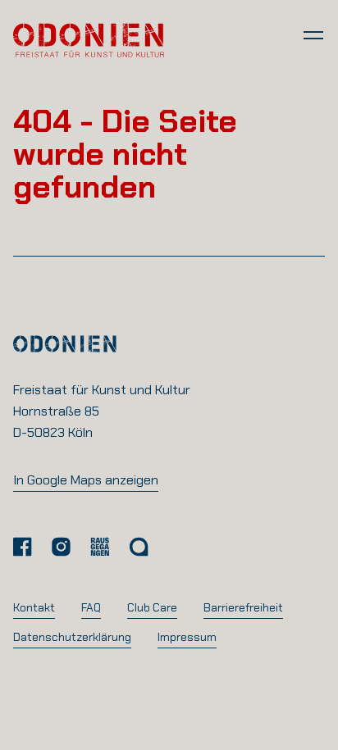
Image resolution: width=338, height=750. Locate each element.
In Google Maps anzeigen (85, 480)
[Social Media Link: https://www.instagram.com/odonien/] (61, 547)
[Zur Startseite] (88, 39)
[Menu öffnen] (313, 34)
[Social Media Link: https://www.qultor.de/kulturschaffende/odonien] (138, 547)
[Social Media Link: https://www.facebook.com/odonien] (22, 547)
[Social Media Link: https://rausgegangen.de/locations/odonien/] (99, 547)
